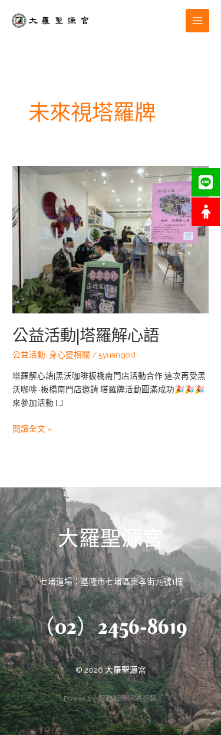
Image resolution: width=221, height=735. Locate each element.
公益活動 (28, 354)
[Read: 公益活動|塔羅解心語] (110, 238)
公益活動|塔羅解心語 (85, 335)
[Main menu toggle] (198, 21)
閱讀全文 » (32, 427)
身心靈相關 (69, 354)
